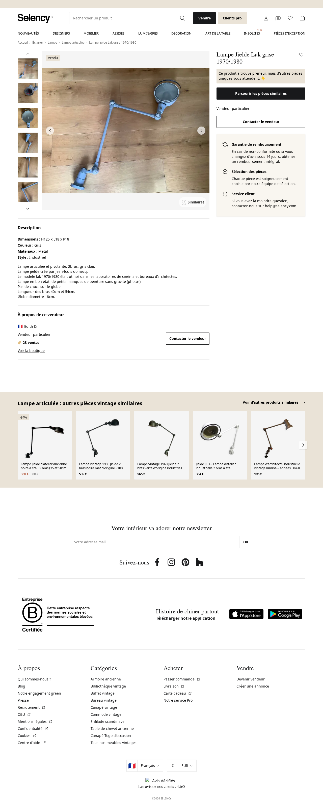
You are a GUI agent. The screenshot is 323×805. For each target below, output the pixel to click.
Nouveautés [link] (28, 33)
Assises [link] (118, 33)
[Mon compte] (266, 18)
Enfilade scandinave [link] (107, 721)
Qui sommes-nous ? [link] (34, 679)
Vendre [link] (204, 18)
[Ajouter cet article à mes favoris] (301, 54)
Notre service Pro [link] (178, 700)
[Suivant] (28, 209)
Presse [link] (23, 700)
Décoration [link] (181, 33)
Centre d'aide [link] (32, 742)
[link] (35, 18)
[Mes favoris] (290, 18)
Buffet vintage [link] (103, 693)
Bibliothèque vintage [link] (108, 686)
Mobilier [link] (91, 33)
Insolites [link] (252, 32)
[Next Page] (201, 131)
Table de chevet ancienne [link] (112, 728)
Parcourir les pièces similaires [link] (261, 93)
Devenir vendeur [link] (250, 679)
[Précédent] (28, 54)
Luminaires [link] (148, 33)
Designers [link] (61, 33)
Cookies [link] (27, 735)
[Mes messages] (278, 18)
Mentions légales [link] (35, 721)
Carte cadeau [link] (178, 693)
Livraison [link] (174, 686)
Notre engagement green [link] (39, 693)
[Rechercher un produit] (183, 18)
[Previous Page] (50, 131)
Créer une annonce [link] (252, 686)
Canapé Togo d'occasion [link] (111, 735)
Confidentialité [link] (33, 728)
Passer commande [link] (182, 679)
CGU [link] (24, 714)
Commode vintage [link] (106, 714)
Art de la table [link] (217, 33)
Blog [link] (21, 686)
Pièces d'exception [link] (289, 33)
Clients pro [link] (232, 18)
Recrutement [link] (32, 707)
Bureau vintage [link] (104, 700)
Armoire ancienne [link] (106, 679)
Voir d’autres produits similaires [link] (271, 402)
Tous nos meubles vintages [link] (114, 742)
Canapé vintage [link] (104, 707)
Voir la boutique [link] (31, 350)
